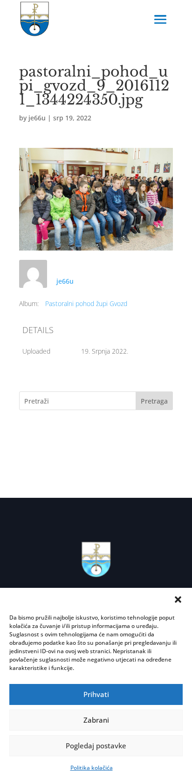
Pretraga (154, 401)
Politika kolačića (91, 768)
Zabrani (96, 720)
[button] (178, 599)
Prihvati (96, 694)
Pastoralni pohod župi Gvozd (86, 303)
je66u (37, 117)
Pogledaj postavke (96, 745)
